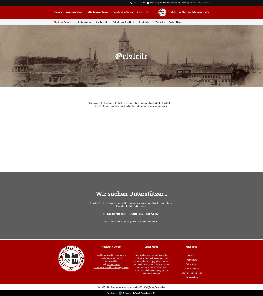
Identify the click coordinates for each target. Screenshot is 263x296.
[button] (83, 12)
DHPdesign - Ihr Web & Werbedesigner (138, 293)
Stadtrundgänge (85, 22)
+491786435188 (139, 3)
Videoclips (160, 22)
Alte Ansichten (102, 22)
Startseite (58, 12)
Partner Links (175, 22)
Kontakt (140, 12)
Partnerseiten (191, 277)
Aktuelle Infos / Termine (123, 12)
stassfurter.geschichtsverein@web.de (163, 3)
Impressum (191, 259)
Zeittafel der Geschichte (124, 22)
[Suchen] (147, 12)
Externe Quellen (192, 268)
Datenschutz (191, 264)
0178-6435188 (113, 264)
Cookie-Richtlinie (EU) (192, 273)
